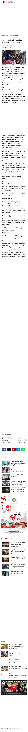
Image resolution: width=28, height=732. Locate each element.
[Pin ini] (14, 449)
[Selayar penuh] (25, 693)
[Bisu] (22, 693)
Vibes (20, 728)
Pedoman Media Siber (19, 727)
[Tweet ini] (9, 449)
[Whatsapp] (23, 449)
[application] (14, 687)
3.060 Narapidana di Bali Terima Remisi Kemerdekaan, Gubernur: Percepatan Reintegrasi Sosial (17, 478)
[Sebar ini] (4, 449)
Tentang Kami (4, 728)
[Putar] (3, 693)
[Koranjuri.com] (8, 1)
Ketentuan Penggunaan (13, 728)
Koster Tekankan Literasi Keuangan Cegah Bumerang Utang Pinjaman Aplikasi (18, 463)
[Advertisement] (14, 19)
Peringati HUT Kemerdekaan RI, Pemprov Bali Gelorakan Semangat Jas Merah (18, 482)
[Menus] (26, 1)
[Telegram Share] (18, 449)
